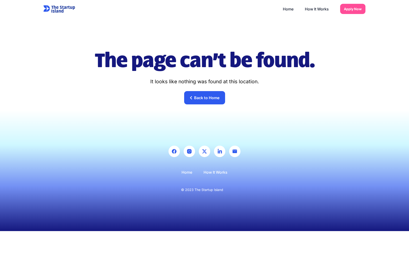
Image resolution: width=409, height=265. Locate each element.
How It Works (317, 9)
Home (288, 9)
